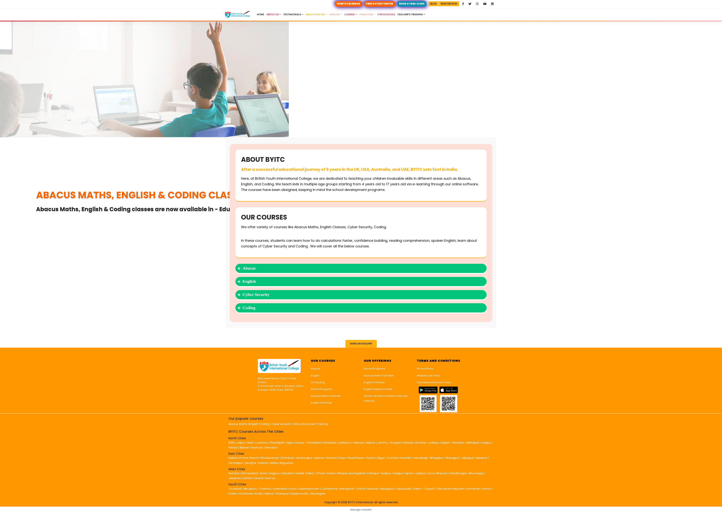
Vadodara (287, 473)
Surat (263, 473)
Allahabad (472, 443)
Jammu (383, 443)
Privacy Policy (425, 368)
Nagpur (274, 473)
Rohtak (408, 443)
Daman (270, 478)
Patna (244, 458)
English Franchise (321, 402)
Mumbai (233, 473)
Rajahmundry (300, 494)
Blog (433, 3)
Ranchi (254, 458)
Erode (258, 494)
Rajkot (310, 473)
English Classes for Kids (378, 389)
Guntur (487, 489)
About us (272, 14)
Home (260, 14)
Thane (321, 473)
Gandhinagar (458, 473)
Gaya (342, 458)
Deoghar (250, 463)
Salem (417, 489)
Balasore (481, 458)
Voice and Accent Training (310, 424)
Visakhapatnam (309, 489)
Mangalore (347, 489)
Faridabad (329, 443)
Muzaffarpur (356, 458)
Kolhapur (373, 473)
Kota (431, 473)
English (334, 14)
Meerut (370, 443)
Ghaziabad (314, 443)
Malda (274, 463)
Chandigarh (277, 443)
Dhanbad (287, 458)
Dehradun (271, 447)
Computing (318, 382)
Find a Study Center (379, 3)
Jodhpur (433, 443)
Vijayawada (403, 489)
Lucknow (261, 443)
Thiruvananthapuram (450, 489)
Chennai (264, 489)
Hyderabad (280, 489)
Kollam (233, 494)
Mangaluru (387, 489)
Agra (290, 443)
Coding (349, 14)
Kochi (292, 489)
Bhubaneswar (270, 458)
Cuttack (392, 458)
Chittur (360, 489)
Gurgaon (396, 443)
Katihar (263, 463)
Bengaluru (250, 489)
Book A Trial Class (411, 3)
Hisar (250, 443)
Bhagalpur (437, 458)
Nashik (300, 473)
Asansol (319, 458)
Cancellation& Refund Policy (434, 382)
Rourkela (405, 458)
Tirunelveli (235, 489)
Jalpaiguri (468, 458)
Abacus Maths (315, 14)
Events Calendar (348, 3)
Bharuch (442, 473)
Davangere (318, 494)
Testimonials (292, 14)
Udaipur (486, 443)
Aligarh (445, 443)
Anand (259, 478)
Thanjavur (282, 494)
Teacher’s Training (410, 14)
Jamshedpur (304, 458)
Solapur (386, 473)
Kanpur (299, 443)
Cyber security (281, 424)
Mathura (256, 447)
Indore (331, 473)
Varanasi (358, 443)
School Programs (321, 389)
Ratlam (248, 478)
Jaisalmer (234, 478)
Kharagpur (452, 458)
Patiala (232, 447)
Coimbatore (329, 489)
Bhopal (342, 473)
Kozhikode (474, 489)
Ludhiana (344, 443)
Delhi (231, 443)
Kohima (332, 458)
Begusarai (286, 463)
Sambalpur (235, 463)
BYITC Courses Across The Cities (256, 431)
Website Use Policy (428, 375)
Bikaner (244, 447)
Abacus (315, 368)
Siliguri (381, 458)
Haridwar (458, 443)
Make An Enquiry (361, 343)
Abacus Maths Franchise (326, 396)
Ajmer (409, 473)
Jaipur (241, 443)
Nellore (269, 494)
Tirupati (429, 489)
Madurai (372, 489)
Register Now (449, 3)
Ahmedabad (249, 473)
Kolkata (233, 458)
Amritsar (420, 443)
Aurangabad (357, 473)
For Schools (386, 14)
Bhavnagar (476, 473)
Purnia (370, 458)
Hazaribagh (420, 458)
